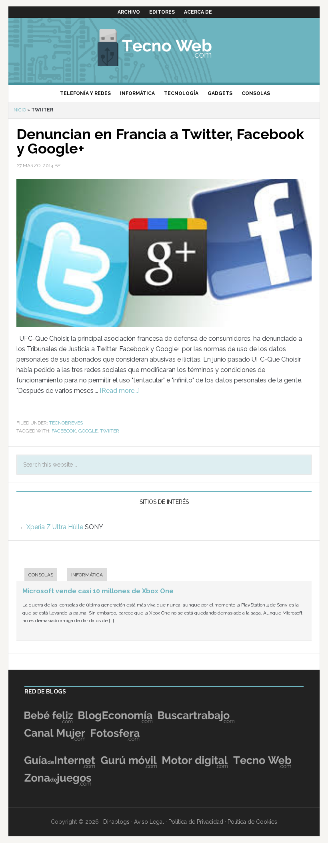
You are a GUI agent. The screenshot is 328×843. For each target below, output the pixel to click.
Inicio (19, 110)
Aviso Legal (149, 822)
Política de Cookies (252, 822)
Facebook (64, 431)
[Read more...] (120, 390)
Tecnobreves (66, 423)
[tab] (36, 575)
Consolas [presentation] (40, 575)
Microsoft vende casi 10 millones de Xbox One (98, 591)
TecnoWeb (164, 46)
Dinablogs (116, 822)
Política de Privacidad (195, 822)
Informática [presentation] (87, 575)
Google (88, 431)
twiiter (109, 431)
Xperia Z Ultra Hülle (54, 527)
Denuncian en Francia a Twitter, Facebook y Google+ (160, 141)
